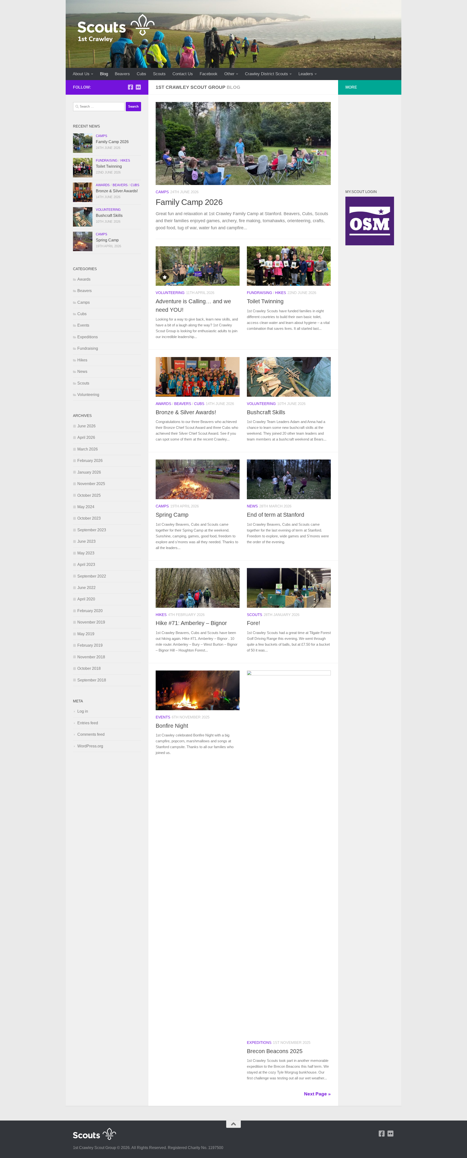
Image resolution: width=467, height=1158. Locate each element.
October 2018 (89, 668)
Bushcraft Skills (266, 412)
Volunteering (170, 293)
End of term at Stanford (275, 515)
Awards (163, 404)
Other (229, 74)
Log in (82, 711)
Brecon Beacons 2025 (275, 1051)
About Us (81, 74)
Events (163, 717)
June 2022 (86, 588)
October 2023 (89, 518)
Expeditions (259, 1043)
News (252, 506)
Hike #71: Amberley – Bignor (191, 623)
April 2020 (86, 599)
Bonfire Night (172, 726)
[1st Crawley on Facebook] (130, 87)
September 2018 (91, 680)
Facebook (208, 74)
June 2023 (86, 541)
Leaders (305, 74)
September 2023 (91, 530)
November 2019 (91, 622)
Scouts (159, 74)
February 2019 (90, 645)
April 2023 (86, 564)
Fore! (253, 623)
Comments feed (91, 734)
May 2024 (85, 507)
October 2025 (89, 495)
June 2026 (86, 426)
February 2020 (90, 611)
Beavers (122, 74)
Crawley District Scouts (266, 74)
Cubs (141, 74)
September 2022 (91, 576)
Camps (162, 192)
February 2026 (90, 461)
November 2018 (91, 657)
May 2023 (85, 553)
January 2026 (89, 472)
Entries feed (87, 723)
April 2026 (86, 437)
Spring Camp (172, 515)
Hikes (280, 293)
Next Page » (317, 1093)
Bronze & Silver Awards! (186, 412)
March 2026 (87, 449)
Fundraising (259, 293)
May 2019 (85, 634)
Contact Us (182, 74)
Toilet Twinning (265, 301)
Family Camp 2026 (189, 202)
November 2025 (91, 484)
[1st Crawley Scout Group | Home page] (116, 28)
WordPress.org (90, 746)
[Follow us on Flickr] (138, 87)
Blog (104, 74)
